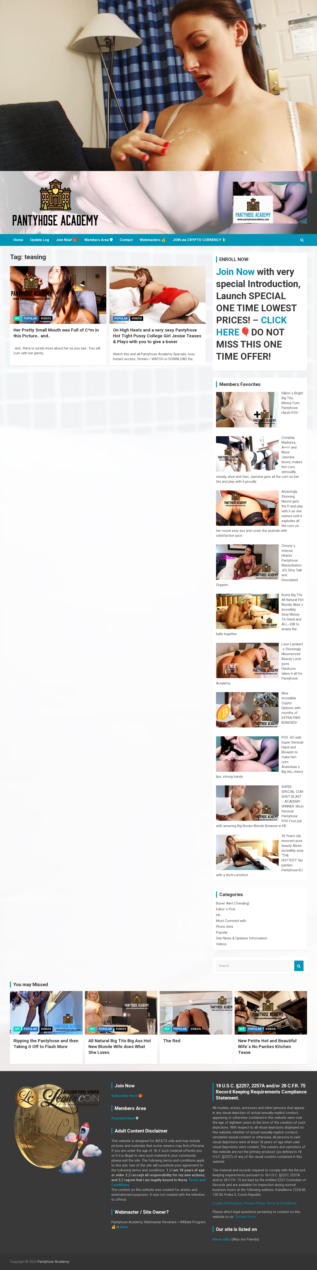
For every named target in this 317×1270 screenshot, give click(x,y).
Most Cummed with (231, 921)
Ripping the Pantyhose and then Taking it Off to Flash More (45, 1043)
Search (299, 966)
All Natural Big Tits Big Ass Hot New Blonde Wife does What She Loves (119, 1046)
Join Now (235, 271)
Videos (46, 318)
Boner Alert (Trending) (232, 903)
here (124, 1227)
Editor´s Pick (225, 909)
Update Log (39, 240)
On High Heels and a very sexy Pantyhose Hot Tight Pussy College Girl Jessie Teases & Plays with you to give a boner (157, 335)
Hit (17, 318)
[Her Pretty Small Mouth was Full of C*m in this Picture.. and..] (58, 295)
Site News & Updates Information (241, 938)
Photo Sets (224, 927)
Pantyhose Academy (53, 1262)
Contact (126, 240)
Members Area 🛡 (98, 240)
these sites (222, 1239)
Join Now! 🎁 (67, 240)
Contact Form (245, 1217)
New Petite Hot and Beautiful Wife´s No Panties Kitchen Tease (267, 1046)
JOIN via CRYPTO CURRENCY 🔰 (200, 240)
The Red (171, 1040)
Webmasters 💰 (153, 240)
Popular (30, 318)
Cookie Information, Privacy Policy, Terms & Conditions (255, 1203)
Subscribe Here (124, 1096)
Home (18, 240)
